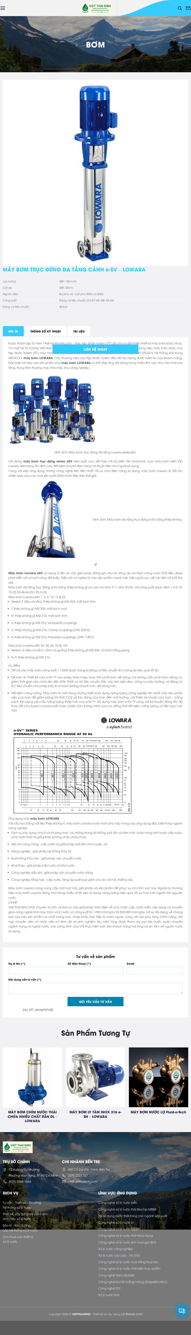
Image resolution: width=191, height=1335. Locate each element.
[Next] (181, 1080)
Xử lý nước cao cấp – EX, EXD (119, 1255)
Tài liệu (78, 331)
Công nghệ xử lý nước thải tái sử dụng (125, 1235)
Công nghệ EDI (109, 1288)
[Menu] (3, 8)
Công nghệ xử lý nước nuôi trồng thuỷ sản (128, 1262)
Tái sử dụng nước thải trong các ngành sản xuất (132, 1216)
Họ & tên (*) (16, 963)
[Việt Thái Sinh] (97, 8)
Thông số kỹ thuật (45, 331)
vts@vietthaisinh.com (82, 1181)
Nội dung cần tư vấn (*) (24, 979)
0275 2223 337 (78, 1175)
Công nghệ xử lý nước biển (117, 1202)
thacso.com (134, 1314)
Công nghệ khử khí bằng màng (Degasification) (132, 1282)
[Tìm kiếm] (180, 8)
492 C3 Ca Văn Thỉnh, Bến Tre (89, 1169)
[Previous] (9, 1080)
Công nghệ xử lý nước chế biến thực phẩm (129, 1268)
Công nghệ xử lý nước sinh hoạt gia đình (127, 1242)
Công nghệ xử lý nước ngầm (119, 1229)
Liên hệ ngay (95, 349)
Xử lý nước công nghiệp (115, 1249)
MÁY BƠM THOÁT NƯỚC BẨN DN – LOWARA (135, 1114)
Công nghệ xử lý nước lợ (115, 1222)
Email (130, 963)
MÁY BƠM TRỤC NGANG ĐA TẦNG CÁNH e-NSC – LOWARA (72, 1114)
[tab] (13, 331)
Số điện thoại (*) (79, 963)
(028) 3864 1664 (20, 1181)
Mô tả (13, 331)
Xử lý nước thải (108, 1295)
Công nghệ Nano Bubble (116, 1275)
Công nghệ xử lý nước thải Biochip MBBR (127, 1209)
